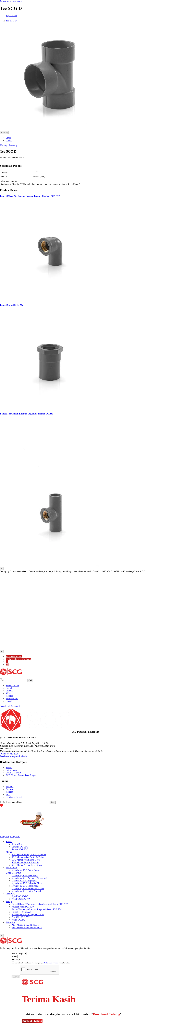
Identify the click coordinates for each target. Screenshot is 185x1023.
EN (7, 664)
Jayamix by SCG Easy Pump (25, 875)
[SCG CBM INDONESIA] (11, 675)
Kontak (9, 701)
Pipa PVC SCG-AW (21, 899)
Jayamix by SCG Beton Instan (25, 870)
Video (8, 693)
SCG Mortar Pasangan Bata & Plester (29, 854)
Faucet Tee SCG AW (21, 912)
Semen (9, 767)
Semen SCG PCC (20, 849)
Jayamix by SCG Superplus (24, 880)
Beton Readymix (13, 772)
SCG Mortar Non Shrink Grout (26, 860)
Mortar (9, 852)
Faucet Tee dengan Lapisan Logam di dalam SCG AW (26, 413)
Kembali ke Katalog (32, 1021)
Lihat (8, 138)
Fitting (9, 901)
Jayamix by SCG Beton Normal (26, 891)
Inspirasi (9, 690)
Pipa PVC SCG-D (20, 896)
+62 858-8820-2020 (9, 753)
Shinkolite (10, 922)
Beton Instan (11, 770)
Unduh (9, 140)
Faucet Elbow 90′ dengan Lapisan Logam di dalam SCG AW (30, 196)
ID (7, 661)
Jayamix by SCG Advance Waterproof (29, 878)
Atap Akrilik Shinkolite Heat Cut (27, 927)
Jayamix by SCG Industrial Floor (27, 883)
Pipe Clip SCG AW (20, 917)
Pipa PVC (10, 893)
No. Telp (16, 959)
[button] (1, 678)
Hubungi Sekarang (8, 145)
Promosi (9, 789)
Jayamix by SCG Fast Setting (25, 886)
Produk (9, 688)
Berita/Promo (12, 698)
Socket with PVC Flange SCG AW (28, 914)
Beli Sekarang (13, 706)
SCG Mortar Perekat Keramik (25, 862)
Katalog (4, 133)
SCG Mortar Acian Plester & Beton (28, 857)
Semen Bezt (17, 844)
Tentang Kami (12, 685)
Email (14, 956)
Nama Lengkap (19, 953)
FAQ (8, 794)
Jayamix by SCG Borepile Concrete (28, 888)
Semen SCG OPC (20, 846)
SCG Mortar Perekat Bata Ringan (21, 775)
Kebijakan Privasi (14, 797)
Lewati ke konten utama (11, 1)
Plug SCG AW (18, 920)
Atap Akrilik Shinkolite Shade (25, 925)
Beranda (9, 786)
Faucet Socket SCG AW (11, 305)
